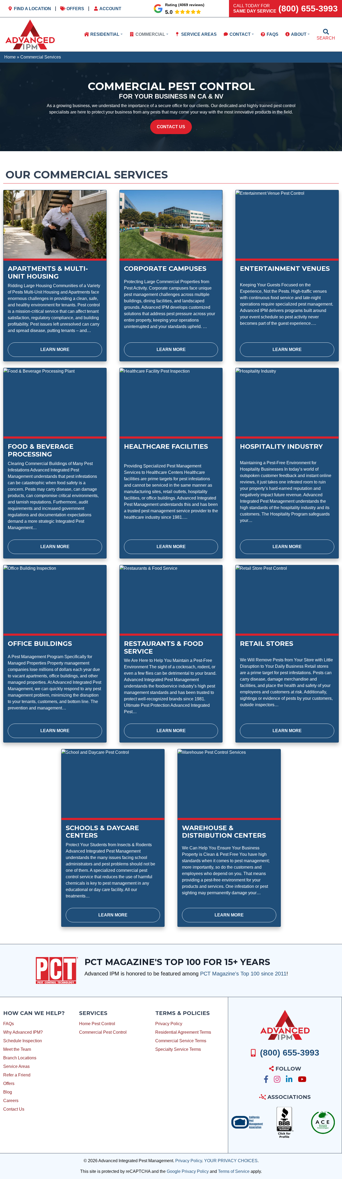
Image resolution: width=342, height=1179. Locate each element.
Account (110, 8)
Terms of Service (234, 1171)
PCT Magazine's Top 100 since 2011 (243, 974)
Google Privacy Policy (188, 1171)
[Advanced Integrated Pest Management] (285, 1025)
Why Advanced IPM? (23, 1032)
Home (10, 57)
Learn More (54, 349)
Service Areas (16, 1066)
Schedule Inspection (22, 1041)
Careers (10, 1100)
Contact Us (171, 126)
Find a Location (32, 8)
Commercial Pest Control (103, 1032)
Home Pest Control (97, 1023)
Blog (7, 1092)
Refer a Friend (16, 1075)
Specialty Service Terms (178, 1049)
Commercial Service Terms (180, 1041)
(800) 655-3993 (308, 8)
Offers (74, 8)
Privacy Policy (168, 1023)
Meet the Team (17, 1049)
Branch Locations (19, 1058)
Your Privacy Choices (231, 1160)
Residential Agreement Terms (183, 1032)
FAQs (8, 1023)
